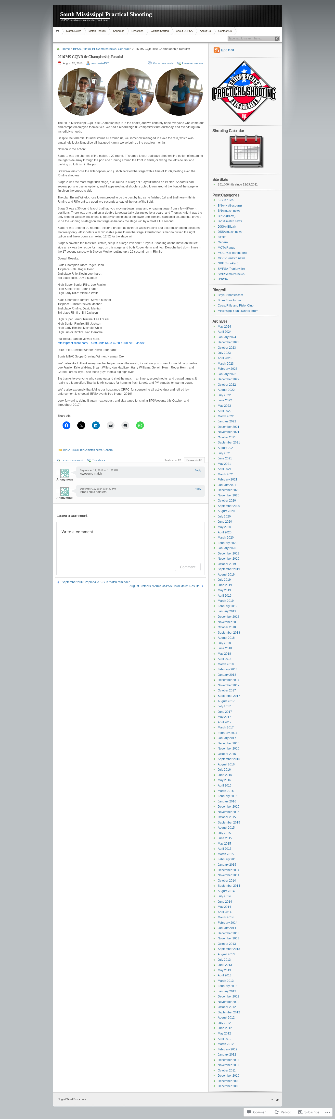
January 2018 (227, 674)
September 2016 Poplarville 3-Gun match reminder (96, 582)
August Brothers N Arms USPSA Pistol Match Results (164, 586)
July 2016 (224, 769)
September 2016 (229, 759)
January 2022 (227, 421)
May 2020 (224, 527)
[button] (82, 92)
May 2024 (224, 326)
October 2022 (227, 384)
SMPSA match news (231, 274)
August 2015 (226, 827)
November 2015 (228, 812)
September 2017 (229, 696)
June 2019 (225, 585)
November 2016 (228, 748)
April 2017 (225, 722)
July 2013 (224, 959)
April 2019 (225, 595)
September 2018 (229, 632)
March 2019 (226, 601)
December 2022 (228, 379)
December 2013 (228, 933)
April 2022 (225, 411)
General (123, 49)
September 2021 (229, 442)
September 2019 (229, 569)
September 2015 (229, 822)
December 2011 (228, 1060)
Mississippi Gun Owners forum (238, 311)
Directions (137, 30)
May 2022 (224, 405)
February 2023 (227, 368)
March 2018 (226, 664)
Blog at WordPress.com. (72, 1099)
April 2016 (225, 785)
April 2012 (225, 1039)
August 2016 (226, 764)
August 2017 (226, 701)
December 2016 (228, 743)
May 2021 (224, 464)
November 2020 (228, 495)
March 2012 (226, 1044)
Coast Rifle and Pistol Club (236, 305)
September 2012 (229, 1012)
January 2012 (227, 1054)
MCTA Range (226, 247)
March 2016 (226, 791)
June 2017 (225, 711)
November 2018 (228, 622)
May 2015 (224, 843)
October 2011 (227, 1070)
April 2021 (225, 469)
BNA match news (229, 210)
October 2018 (227, 627)
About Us (205, 30)
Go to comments (163, 63)
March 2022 (226, 416)
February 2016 (227, 796)
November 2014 (228, 875)
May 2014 (224, 907)
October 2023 (227, 347)
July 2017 (224, 706)
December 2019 (228, 553)
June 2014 (225, 901)
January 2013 (227, 991)
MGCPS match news (231, 258)
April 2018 (225, 659)
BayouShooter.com (230, 295)
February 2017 (227, 733)
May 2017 (224, 717)
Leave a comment (193, 63)
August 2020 (226, 511)
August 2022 (226, 390)
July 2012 (224, 1023)
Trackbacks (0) (173, 460)
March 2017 (226, 727)
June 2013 (225, 965)
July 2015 (224, 833)
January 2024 (227, 337)
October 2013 (227, 944)
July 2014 (224, 896)
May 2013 (224, 970)
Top (276, 1099)
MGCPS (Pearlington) (232, 253)
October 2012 (227, 1007)
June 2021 (225, 458)
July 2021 (224, 453)
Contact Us (225, 30)
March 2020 (226, 537)
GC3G (222, 237)
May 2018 (224, 653)
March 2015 (226, 854)
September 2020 (229, 506)
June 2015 (225, 838)
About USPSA (184, 30)
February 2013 (227, 986)
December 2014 (228, 870)
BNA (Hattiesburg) (230, 205)
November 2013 (228, 938)
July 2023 (224, 353)
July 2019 (224, 579)
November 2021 (228, 432)
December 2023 (228, 342)
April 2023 (225, 358)
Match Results (97, 30)
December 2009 (228, 1081)
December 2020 (228, 490)
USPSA (223, 279)
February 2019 (227, 606)
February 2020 (227, 543)
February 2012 (227, 1049)
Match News (73, 30)
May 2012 (224, 1033)
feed (227, 50)
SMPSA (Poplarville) (231, 269)
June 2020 (225, 521)
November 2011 (228, 1065)
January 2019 (227, 611)
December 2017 (228, 680)
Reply (198, 470)
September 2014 (229, 885)
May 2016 (224, 780)
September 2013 (229, 949)
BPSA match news (104, 49)
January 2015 (227, 864)
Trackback (98, 460)
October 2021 (227, 437)
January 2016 (227, 801)
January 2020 (227, 548)
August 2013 (226, 954)
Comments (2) (194, 460)
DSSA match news (230, 232)
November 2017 (228, 685)
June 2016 (225, 775)
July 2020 (224, 516)
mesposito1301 (100, 63)
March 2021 (226, 474)
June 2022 (225, 400)
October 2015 (227, 817)
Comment (187, 567)
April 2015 (225, 848)
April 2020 (225, 532)
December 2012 (228, 996)
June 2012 (225, 1028)
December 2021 (228, 427)
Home (58, 31)
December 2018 (228, 616)
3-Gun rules (225, 200)
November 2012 (228, 1002)
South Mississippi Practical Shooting (106, 14)
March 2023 (226, 363)
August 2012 (226, 1017)
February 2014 (227, 922)
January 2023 (227, 374)
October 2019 (227, 564)
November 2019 (228, 558)
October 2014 (227, 880)
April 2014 (225, 912)
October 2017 (227, 690)
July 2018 (224, 643)
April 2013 (225, 975)
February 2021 (227, 479)
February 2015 (227, 859)
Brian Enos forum (229, 300)
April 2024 (225, 331)
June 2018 (225, 648)
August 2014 (226, 891)
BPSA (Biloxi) (82, 49)
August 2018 (226, 637)
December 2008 (228, 1086)
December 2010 (228, 1075)
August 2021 (226, 448)
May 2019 (224, 590)
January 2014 (227, 928)
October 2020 (227, 500)
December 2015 (228, 806)
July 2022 (224, 395)
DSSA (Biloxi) (227, 226)
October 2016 (227, 754)
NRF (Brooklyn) (228, 263)
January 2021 (227, 485)
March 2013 (226, 981)
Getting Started (160, 30)
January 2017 (227, 738)
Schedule (118, 30)
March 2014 (226, 917)
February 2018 (227, 669)
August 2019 (226, 574)
